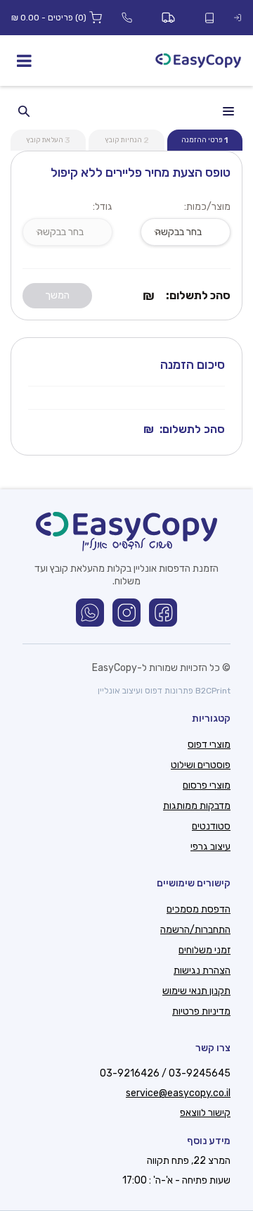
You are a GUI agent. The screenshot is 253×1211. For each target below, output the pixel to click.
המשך (57, 295)
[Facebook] (163, 612)
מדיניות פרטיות (201, 1011)
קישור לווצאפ (205, 1113)
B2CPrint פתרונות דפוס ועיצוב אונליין (164, 691)
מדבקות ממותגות (197, 806)
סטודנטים (211, 826)
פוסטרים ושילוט (201, 765)
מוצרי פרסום (207, 785)
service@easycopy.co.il (178, 1093)
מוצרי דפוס (209, 745)
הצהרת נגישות (202, 971)
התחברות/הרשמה (195, 930)
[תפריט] (24, 60)
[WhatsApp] (90, 612)
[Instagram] (126, 612)
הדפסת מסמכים (199, 909)
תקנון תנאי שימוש (196, 991)
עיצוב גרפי (210, 847)
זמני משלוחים (205, 950)
